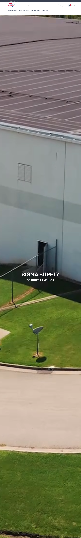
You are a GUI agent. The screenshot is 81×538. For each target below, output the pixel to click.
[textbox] (39, 5)
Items (73, 5)
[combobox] (39, 5)
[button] (20, 6)
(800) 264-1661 (14, 1)
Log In (65, 5)
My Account (64, 6)
